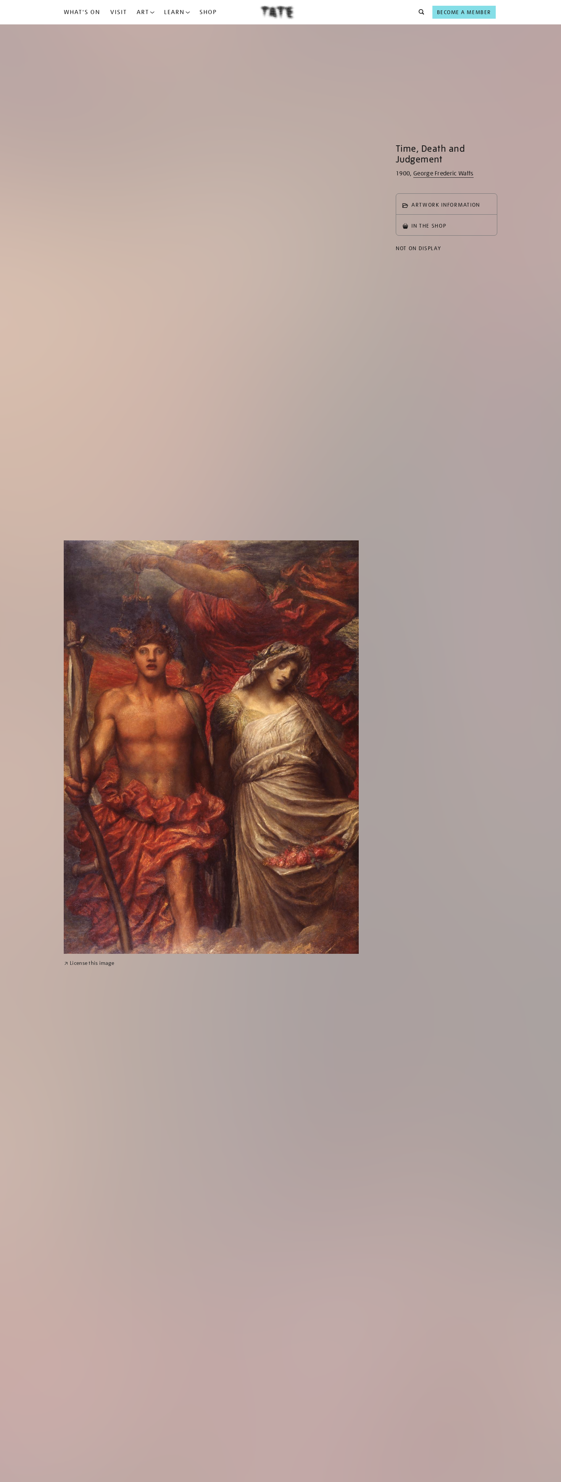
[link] (89, 963)
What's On (82, 12)
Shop (208, 12)
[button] (419, 12)
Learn (174, 12)
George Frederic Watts (443, 173)
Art (143, 12)
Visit (118, 12)
